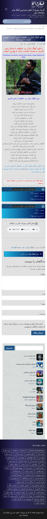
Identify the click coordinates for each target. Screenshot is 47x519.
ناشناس (22, 496)
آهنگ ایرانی (30, 44)
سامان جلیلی (14, 464)
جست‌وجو (9, 348)
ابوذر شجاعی (19, 454)
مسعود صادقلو (13, 489)
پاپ (23, 247)
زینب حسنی (25, 464)
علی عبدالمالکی (27, 478)
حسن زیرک (33, 461)
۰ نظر (22, 44)
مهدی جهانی (9, 492)
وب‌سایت (42, 314)
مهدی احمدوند (20, 492)
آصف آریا (41, 454)
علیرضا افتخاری (17, 475)
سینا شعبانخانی (17, 471)
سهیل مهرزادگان (17, 468)
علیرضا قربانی (39, 478)
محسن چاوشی (24, 485)
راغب (42, 464)
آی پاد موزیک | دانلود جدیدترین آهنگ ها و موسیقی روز (28, 11)
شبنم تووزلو (40, 475)
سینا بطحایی (40, 471)
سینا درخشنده (28, 471)
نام (43, 294)
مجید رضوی (20, 482)
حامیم (42, 461)
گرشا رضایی (17, 499)
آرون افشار (6, 450)
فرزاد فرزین (40, 482)
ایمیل (43, 304)
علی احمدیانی (29, 475)
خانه (43, 26)
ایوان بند (41, 457)
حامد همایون (11, 457)
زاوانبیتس (34, 464)
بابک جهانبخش (31, 457)
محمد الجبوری (39, 489)
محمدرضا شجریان (26, 489)
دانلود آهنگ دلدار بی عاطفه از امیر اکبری (23, 189)
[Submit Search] (6, 21)
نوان (5, 496)
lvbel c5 (23, 450)
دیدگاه (42, 274)
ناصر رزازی (13, 496)
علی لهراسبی (14, 478)
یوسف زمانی (40, 503)
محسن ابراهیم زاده (38, 485)
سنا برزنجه (28, 468)
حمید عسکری (22, 461)
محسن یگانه (12, 485)
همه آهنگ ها (15, 247)
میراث (30, 496)
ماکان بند (30, 482)
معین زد (30, 492)
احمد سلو (9, 454)
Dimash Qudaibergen (36, 450)
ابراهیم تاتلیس (30, 454)
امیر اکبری (24, 169)
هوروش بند (27, 499)
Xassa (15, 450)
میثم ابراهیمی (39, 496)
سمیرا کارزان (39, 468)
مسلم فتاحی (40, 492)
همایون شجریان (39, 499)
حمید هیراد (12, 461)
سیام (7, 468)
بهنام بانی (21, 457)
